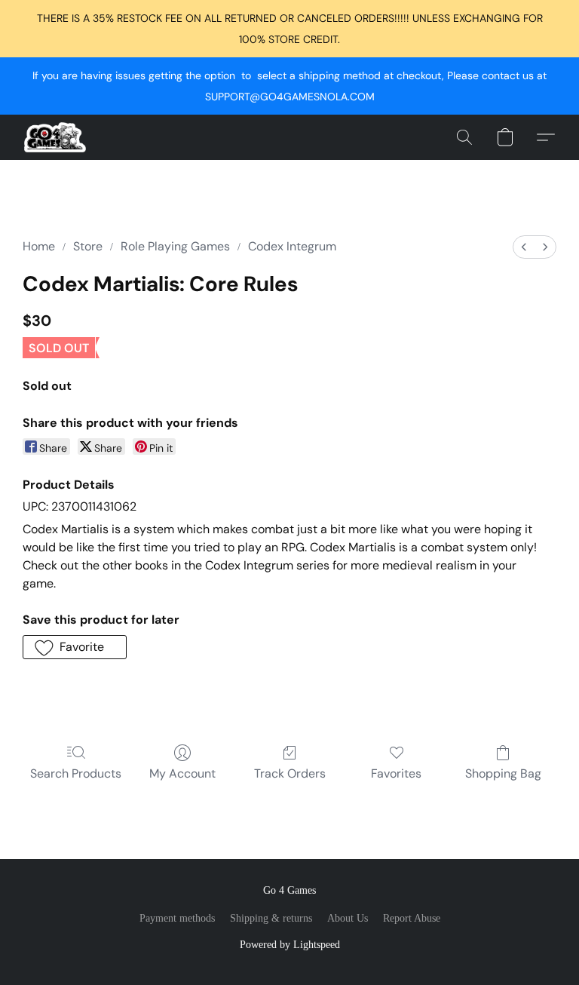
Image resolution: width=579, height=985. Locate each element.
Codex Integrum (292, 246)
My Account (182, 773)
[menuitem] (524, 247)
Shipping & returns (271, 918)
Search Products (75, 773)
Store (88, 246)
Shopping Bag (503, 773)
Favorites (396, 773)
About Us (347, 918)
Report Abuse (411, 918)
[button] (55, 137)
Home (39, 246)
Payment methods (177, 918)
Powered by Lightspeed (290, 944)
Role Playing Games (175, 246)
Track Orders (290, 773)
